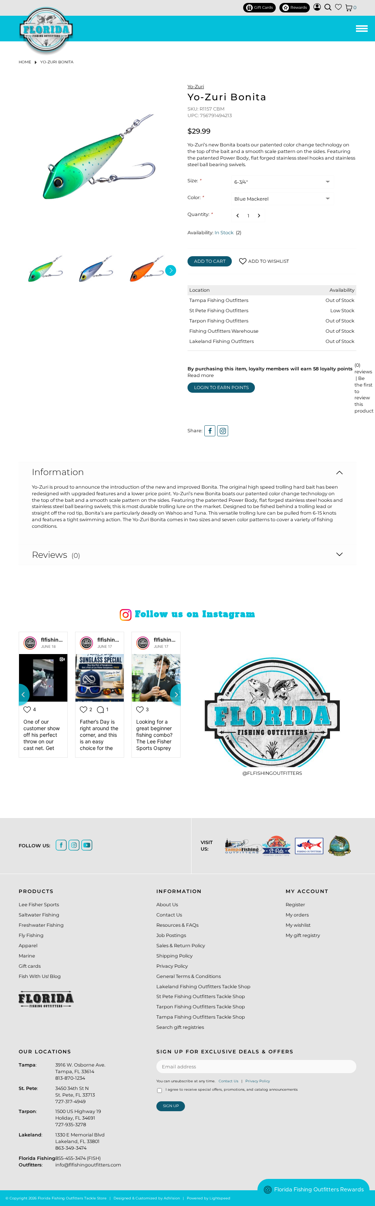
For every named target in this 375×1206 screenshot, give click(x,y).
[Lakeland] (335, 846)
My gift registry (303, 935)
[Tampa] (240, 846)
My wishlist (298, 925)
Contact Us (169, 915)
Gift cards (30, 966)
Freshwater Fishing (41, 925)
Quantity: (200, 214)
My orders (297, 915)
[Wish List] (338, 8)
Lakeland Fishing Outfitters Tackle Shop (203, 986)
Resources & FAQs (177, 925)
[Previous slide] (19, 695)
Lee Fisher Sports (39, 904)
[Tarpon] (305, 846)
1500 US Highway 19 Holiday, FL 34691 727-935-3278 (78, 1118)
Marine (27, 956)
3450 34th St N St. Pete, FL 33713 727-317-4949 (75, 1095)
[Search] (327, 7)
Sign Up (171, 1106)
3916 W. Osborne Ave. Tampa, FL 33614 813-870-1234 (80, 1071)
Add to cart (210, 261)
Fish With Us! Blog (40, 976)
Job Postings (171, 935)
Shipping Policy (174, 956)
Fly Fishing (31, 935)
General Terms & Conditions (188, 976)
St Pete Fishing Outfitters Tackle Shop (200, 996)
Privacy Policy (172, 966)
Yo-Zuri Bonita (56, 62)
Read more (201, 375)
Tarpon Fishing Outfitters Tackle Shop (200, 1006)
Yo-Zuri (196, 86)
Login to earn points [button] (221, 387)
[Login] (317, 9)
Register (295, 904)
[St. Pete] (273, 846)
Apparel (28, 945)
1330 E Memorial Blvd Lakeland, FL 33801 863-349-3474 (80, 1141)
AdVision (172, 1198)
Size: (194, 180)
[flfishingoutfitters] (30, 643)
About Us (167, 904)
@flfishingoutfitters (272, 773)
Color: (196, 197)
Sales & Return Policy (180, 945)
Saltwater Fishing (39, 915)
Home (25, 62)
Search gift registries (180, 1027)
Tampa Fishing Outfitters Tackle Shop (200, 1017)
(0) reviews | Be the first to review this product (364, 388)
